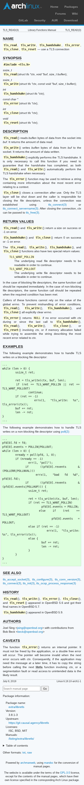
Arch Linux (22, 6)
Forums (60, 13)
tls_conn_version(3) (67, 579)
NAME (8, 39)
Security (39, 20)
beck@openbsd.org (30, 631)
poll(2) (65, 431)
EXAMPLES (13, 347)
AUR (55, 20)
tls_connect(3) (57, 204)
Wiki (75, 13)
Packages (71, 6)
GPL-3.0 (65, 772)
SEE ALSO (12, 573)
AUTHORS (12, 621)
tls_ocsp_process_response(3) (56, 583)
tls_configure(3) (42, 579)
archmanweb (27, 762)
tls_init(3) (29, 583)
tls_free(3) (32, 212)
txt (23, 752)
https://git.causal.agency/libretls (29, 722)
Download (71, 20)
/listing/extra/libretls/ (21, 738)
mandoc (48, 762)
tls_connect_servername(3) (20, 208)
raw (29, 752)
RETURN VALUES (18, 221)
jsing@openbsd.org (29, 627)
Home (54, 6)
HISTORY (11, 592)
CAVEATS (11, 641)
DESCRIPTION (15, 131)
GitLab (23, 20)
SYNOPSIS (12, 58)
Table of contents (17, 745)
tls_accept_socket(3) (16, 579)
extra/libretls (16, 707)
